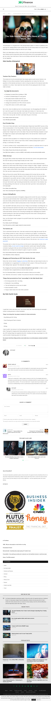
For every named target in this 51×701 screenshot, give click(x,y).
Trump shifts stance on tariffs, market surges (15, 105)
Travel (5, 588)
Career (5, 565)
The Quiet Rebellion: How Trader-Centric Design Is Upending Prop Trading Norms (29, 611)
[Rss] (44, 9)
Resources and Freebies (31, 692)
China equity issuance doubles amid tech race (15, 98)
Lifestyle (5, 574)
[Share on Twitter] (29, 345)
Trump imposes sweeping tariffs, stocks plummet (16, 100)
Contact (22, 692)
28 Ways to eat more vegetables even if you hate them (37, 680)
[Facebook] (34, 9)
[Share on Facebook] (28, 345)
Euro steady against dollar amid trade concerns (23, 618)
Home (4, 13)
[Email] (42, 9)
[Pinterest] (38, 9)
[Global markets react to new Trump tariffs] (6, 635)
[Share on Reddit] (32, 345)
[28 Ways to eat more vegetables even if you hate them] (37, 671)
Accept (33, 699)
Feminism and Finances (8, 571)
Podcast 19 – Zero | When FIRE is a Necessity (13, 659)
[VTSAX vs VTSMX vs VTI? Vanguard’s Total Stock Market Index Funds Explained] (37, 651)
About (6, 690)
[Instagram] (37, 9)
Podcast (5, 582)
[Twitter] (35, 9)
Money (9, 13)
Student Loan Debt (7, 585)
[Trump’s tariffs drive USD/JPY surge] (6, 627)
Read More (39, 699)
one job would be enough (17, 246)
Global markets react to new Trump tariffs (22, 633)
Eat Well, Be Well (7, 568)
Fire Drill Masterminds (38, 147)
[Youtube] (41, 9)
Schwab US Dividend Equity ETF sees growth (15, 96)
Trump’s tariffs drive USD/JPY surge (20, 626)
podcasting (24, 261)
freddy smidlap (12, 364)
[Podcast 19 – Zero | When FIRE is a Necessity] (13, 651)
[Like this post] (26, 345)
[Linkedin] (39, 9)
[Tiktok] (45, 9)
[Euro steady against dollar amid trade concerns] (36, 448)
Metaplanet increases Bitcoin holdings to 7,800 (16, 94)
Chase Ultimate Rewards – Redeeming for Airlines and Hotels (13, 680)
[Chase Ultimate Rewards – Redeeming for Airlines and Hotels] (13, 671)
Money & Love (6, 579)
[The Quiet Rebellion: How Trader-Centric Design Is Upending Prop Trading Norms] (14, 448)
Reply (47, 364)
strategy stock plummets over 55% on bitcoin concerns (18, 102)
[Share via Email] (34, 345)
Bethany (21, 40)
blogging (19, 261)
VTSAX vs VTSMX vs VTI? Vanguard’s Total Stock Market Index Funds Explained (37, 660)
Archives (17, 692)
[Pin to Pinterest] (31, 345)
